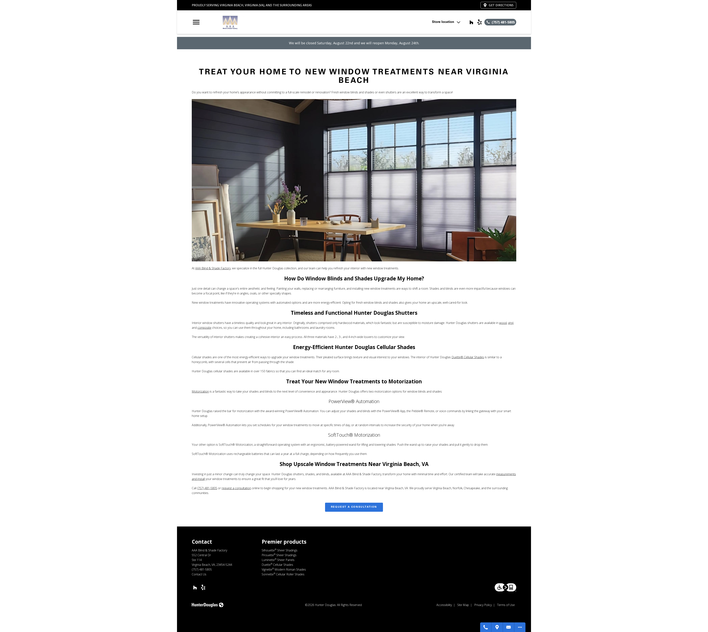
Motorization (200, 391)
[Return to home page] (267, 22)
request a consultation (236, 488)
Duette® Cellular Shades (468, 357)
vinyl (510, 323)
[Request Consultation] (508, 627)
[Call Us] (486, 627)
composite (204, 328)
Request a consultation (354, 507)
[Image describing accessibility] (505, 587)
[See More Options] (519, 627)
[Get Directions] (497, 627)
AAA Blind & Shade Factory (213, 268)
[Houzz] (471, 22)
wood (503, 323)
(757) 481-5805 (207, 488)
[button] (196, 22)
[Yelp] (479, 22)
